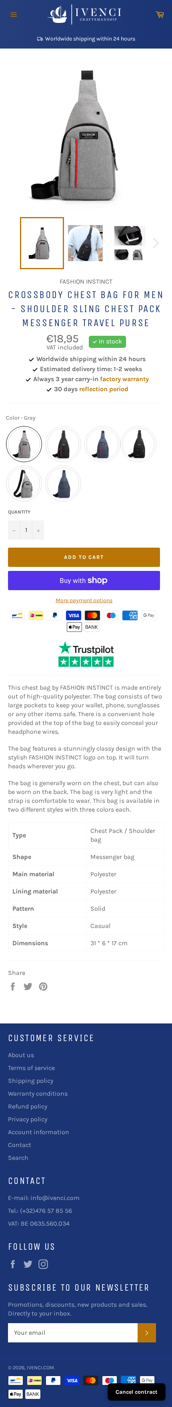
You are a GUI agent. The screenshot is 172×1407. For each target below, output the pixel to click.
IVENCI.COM (40, 1367)
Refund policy (27, 1106)
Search (18, 1157)
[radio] (24, 444)
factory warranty (124, 379)
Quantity (19, 512)
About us (21, 1055)
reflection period (103, 389)
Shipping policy (30, 1080)
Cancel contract (137, 1392)
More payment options (84, 600)
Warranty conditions (38, 1093)
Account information (38, 1132)
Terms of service (31, 1068)
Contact (19, 1145)
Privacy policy (27, 1119)
